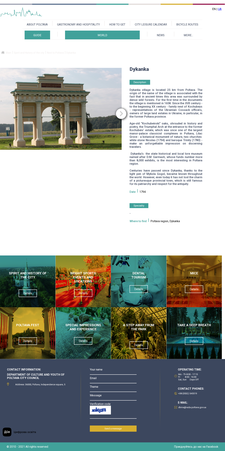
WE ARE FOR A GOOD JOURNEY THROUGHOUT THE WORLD (102, 44)
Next (121, 113)
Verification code (100, 404)
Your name (96, 369)
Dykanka (71, 52)
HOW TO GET (117, 24)
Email (93, 378)
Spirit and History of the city (29, 52)
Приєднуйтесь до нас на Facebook (196, 446)
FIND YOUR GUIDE (37, 44)
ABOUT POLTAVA (37, 24)
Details (27, 293)
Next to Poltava (55, 52)
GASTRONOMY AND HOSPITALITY (78, 24)
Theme (94, 386)
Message (96, 395)
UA (219, 9)
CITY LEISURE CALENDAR (151, 24)
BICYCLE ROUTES (187, 24)
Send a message (113, 428)
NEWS (161, 35)
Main (8, 52)
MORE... (188, 35)
